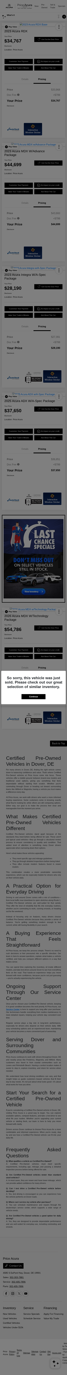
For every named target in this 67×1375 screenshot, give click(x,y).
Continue (33, 696)
